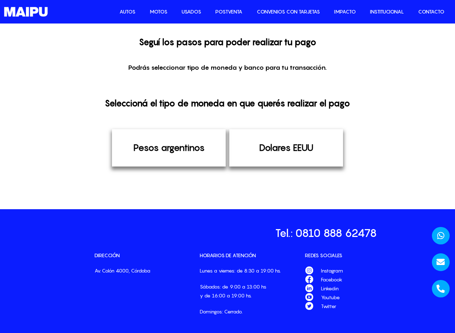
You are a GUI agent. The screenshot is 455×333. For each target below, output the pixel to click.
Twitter (328, 306)
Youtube (330, 297)
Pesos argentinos (169, 147)
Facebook (331, 279)
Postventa (228, 12)
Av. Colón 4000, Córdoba (122, 271)
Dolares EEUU (286, 147)
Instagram (332, 271)
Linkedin (330, 288)
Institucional (387, 12)
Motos (158, 12)
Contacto (431, 12)
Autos (127, 12)
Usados (191, 12)
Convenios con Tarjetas (288, 12)
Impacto (345, 12)
